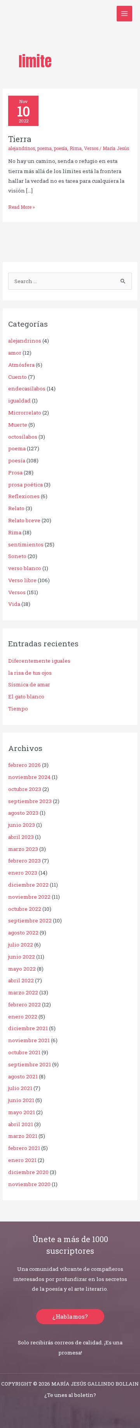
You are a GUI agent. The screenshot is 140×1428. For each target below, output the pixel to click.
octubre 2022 (24, 908)
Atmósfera (21, 364)
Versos (91, 148)
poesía (60, 148)
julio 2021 (20, 1088)
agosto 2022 (23, 932)
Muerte (17, 424)
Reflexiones (24, 496)
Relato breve (24, 520)
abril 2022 (21, 980)
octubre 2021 (24, 1052)
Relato (16, 508)
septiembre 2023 (30, 801)
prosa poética (25, 484)
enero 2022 (22, 1016)
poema (44, 148)
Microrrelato (24, 412)
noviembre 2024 (29, 777)
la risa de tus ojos (30, 672)
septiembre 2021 (29, 1064)
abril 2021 (20, 1124)
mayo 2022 (22, 968)
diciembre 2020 (28, 1172)
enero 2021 (22, 1160)
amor (14, 352)
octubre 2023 (24, 789)
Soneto (17, 556)
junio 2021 (21, 1100)
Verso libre (22, 580)
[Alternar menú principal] (125, 14)
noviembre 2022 (29, 896)
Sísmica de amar (29, 684)
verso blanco (24, 568)
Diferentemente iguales (39, 660)
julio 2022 (20, 944)
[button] (70, 1316)
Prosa (15, 472)
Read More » (21, 206)
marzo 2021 (22, 1135)
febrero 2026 (24, 764)
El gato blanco (26, 696)
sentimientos (26, 544)
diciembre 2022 (28, 884)
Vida (14, 603)
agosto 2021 (23, 1076)
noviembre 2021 (29, 1040)
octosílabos (22, 436)
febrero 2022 (24, 1004)
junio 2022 (21, 956)
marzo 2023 (23, 848)
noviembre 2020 (29, 1184)
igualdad (19, 400)
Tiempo (18, 708)
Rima (76, 148)
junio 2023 (21, 824)
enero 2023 (22, 872)
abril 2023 (21, 836)
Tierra (19, 139)
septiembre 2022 (30, 920)
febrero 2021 (24, 1148)
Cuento (17, 376)
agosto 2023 (23, 812)
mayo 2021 (21, 1112)
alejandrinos (21, 148)
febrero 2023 (24, 860)
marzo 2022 (23, 992)
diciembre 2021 (28, 1028)
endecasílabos (27, 388)
